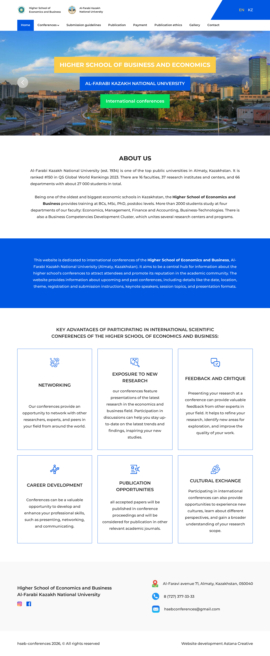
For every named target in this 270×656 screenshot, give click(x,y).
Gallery (194, 25)
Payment (140, 25)
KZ (250, 10)
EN (241, 10)
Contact (213, 25)
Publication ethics (168, 25)
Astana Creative (238, 643)
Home (25, 25)
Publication (117, 25)
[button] (247, 82)
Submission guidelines (83, 25)
